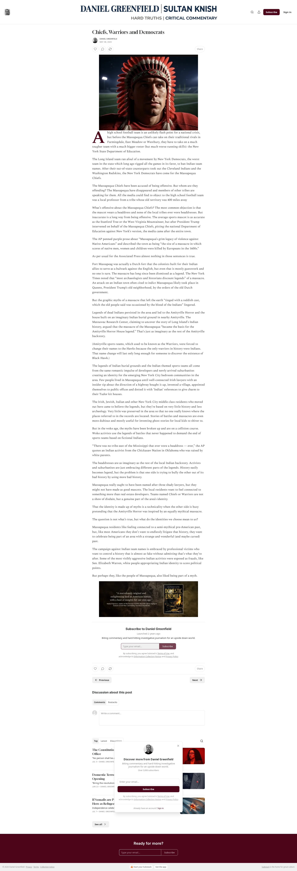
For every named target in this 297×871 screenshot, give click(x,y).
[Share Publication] (259, 12)
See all (98, 824)
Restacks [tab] (112, 702)
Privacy (29, 867)
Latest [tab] (104, 741)
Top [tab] (96, 741)
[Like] (95, 49)
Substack (265, 867)
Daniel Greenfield (108, 39)
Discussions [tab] (116, 741)
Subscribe (271, 12)
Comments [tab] (99, 702)
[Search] (252, 12)
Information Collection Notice (147, 799)
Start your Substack (142, 867)
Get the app (160, 867)
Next (195, 680)
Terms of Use (163, 796)
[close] (178, 745)
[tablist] (105, 702)
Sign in (287, 12)
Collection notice (47, 867)
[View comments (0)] (103, 49)
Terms (36, 867)
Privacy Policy (172, 799)
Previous (104, 680)
